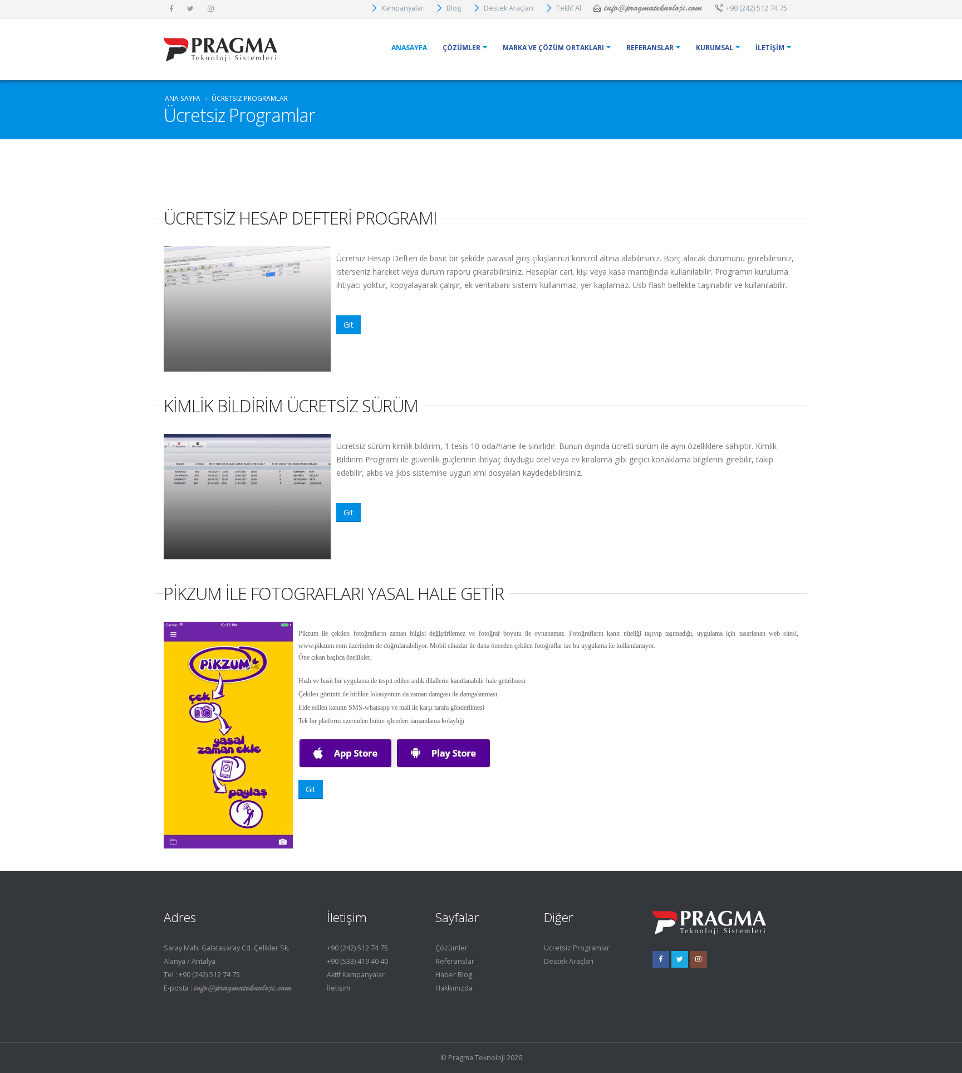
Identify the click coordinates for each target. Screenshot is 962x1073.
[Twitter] (679, 959)
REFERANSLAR (650, 47)
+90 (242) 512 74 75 (357, 948)
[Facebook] (660, 959)
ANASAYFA (409, 47)
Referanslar (454, 961)
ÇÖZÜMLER (461, 47)
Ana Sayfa (182, 98)
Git (348, 324)
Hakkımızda (454, 988)
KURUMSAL (714, 47)
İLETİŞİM (769, 47)
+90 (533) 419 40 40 (357, 961)
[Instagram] (698, 959)
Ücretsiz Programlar (577, 948)
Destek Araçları (568, 961)
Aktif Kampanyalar (356, 974)
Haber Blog (453, 974)
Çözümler (451, 948)
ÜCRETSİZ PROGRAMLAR (250, 98)
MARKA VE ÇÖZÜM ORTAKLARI (553, 47)
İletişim (338, 988)
